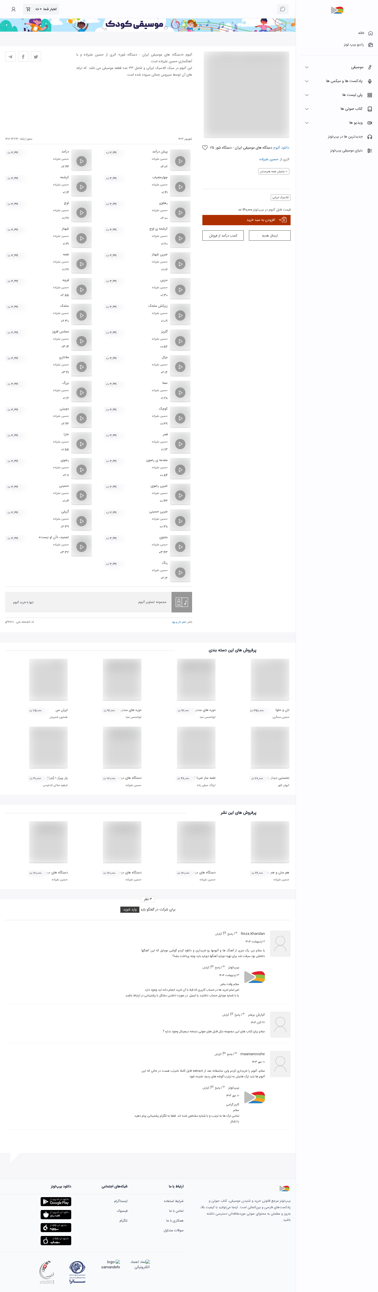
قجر (165, 434)
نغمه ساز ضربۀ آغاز (203, 778)
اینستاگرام (121, 1201)
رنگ (165, 563)
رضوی (65, 460)
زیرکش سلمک (158, 306)
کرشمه (64, 177)
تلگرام (124, 1221)
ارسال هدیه (270, 236)
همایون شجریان (59, 717)
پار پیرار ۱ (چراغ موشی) (51, 778)
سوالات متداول (174, 1230)
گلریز (164, 332)
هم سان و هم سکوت (275, 872)
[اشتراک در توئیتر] (36, 56)
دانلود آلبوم (280, 148)
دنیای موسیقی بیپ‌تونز (346, 151)
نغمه (66, 254)
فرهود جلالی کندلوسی (55, 785)
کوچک (163, 409)
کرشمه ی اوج (158, 229)
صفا (165, 383)
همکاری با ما (175, 1221)
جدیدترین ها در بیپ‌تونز (345, 137)
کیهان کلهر (283, 785)
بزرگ (65, 383)
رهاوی (163, 203)
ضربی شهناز (160, 254)
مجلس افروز (60, 332)
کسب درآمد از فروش (223, 236)
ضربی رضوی (159, 486)
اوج (66, 203)
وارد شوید (130, 909)
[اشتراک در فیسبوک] (23, 56)
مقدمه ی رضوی (157, 460)
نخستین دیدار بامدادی (274, 778)
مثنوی (163, 537)
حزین (164, 280)
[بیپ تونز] (337, 10)
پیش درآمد (160, 152)
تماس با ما (176, 1211)
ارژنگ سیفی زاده (206, 785)
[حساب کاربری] (13, 9)
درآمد (65, 152)
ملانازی (64, 357)
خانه (361, 33)
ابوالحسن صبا (207, 717)
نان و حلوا (282, 710)
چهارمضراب (160, 177)
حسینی (64, 486)
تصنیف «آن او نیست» (54, 537)
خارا (66, 434)
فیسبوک (122, 1211)
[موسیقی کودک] (148, 31)
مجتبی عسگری (281, 717)
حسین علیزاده (268, 159)
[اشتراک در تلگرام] (10, 56)
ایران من (62, 710)
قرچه (65, 280)
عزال (165, 357)
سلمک (64, 306)
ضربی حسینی (158, 511)
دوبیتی (64, 409)
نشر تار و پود (179, 622)
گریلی (65, 511)
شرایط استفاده (174, 1201)
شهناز (65, 229)
